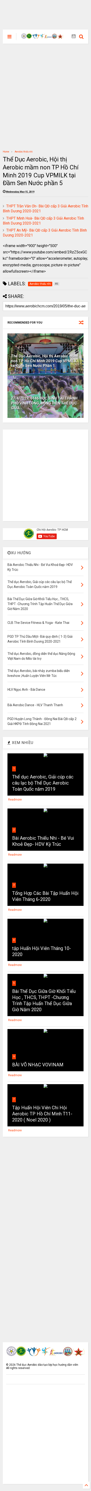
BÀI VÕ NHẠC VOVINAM (37, 1065)
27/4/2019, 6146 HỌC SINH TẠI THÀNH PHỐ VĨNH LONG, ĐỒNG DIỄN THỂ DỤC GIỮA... (44, 403)
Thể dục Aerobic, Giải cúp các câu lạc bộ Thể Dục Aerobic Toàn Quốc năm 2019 (43, 783)
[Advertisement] (45, 10)
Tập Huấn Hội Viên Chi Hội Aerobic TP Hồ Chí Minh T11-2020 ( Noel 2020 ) (42, 1114)
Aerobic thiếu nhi (24, 151)
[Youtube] (74, 36)
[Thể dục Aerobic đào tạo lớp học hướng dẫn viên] (42, 36)
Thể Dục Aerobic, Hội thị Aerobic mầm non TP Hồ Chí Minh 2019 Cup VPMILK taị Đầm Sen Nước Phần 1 (44, 361)
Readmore (15, 799)
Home (6, 151)
